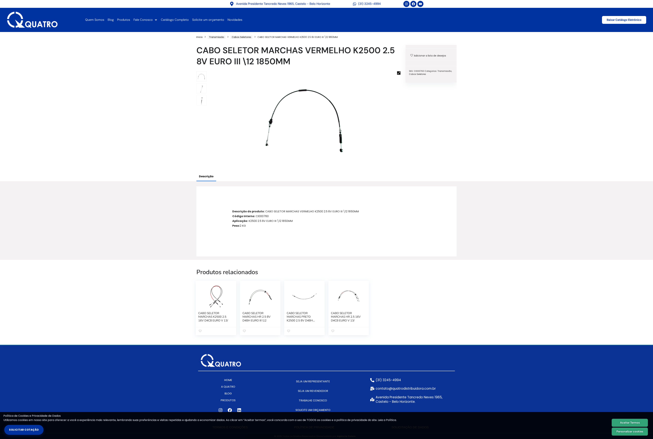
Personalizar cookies (629, 431)
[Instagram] (406, 4)
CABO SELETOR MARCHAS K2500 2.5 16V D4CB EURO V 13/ (213, 317)
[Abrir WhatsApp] (644, 430)
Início (199, 37)
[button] (398, 73)
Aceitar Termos (630, 422)
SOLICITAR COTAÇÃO (24, 430)
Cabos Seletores (241, 37)
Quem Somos (94, 20)
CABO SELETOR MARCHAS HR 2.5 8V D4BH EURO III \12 (256, 317)
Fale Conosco (143, 20)
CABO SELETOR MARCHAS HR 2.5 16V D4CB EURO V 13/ (346, 317)
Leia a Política (387, 420)
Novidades (235, 20)
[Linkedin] (239, 410)
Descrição (206, 176)
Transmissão (216, 37)
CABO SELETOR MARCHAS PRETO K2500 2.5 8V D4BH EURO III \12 (300, 318)
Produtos (123, 20)
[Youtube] (420, 4)
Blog (111, 20)
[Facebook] (413, 4)
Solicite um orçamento (208, 20)
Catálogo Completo (175, 20)
